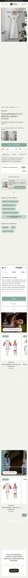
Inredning (12, 107)
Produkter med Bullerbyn (10, 212)
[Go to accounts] (22, 4)
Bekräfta (14, 570)
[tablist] (14, 154)
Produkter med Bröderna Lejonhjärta (14, 217)
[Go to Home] (14, 4)
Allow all (14, 298)
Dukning (5, 227)
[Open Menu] (2, 4)
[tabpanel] (14, 159)
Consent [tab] (5, 272)
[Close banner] (25, 267)
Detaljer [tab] (14, 154)
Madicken (4, 110)
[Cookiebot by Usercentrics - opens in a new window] (16, 268)
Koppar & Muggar (8, 231)
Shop (7, 107)
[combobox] (14, 565)
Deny (14, 308)
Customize (13, 303)
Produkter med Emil (9, 209)
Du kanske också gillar (14, 177)
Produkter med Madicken (10, 201)
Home (2, 107)
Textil (17, 107)
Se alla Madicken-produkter (12, 329)
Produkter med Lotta (9, 205)
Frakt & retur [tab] (22, 154)
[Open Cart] (24, 4)
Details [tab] (14, 272)
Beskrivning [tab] (5, 154)
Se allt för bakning (9, 472)
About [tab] (23, 272)
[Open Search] (6, 4)
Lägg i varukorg (14, 145)
